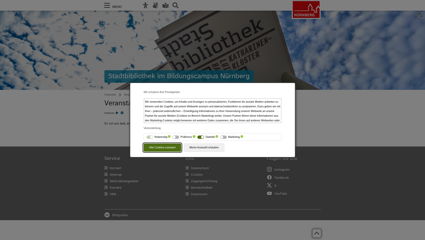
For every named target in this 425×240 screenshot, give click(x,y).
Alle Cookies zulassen (162, 147)
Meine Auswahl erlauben (204, 147)
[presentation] (169, 137)
